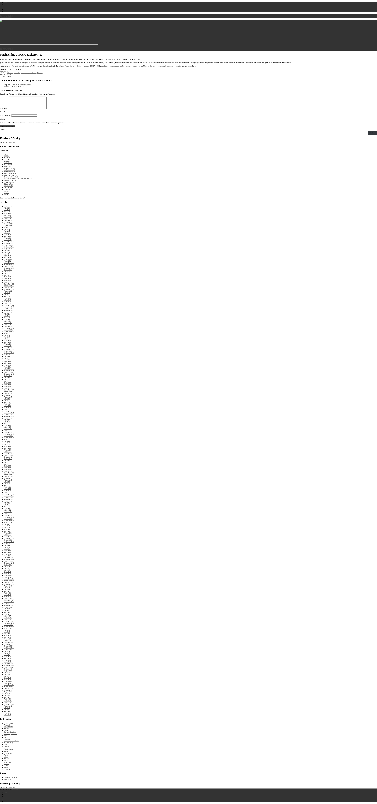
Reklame (6, 758)
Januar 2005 (7, 662)
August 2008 (8, 586)
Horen (6, 154)
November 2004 (9, 665)
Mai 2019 (7, 360)
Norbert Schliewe (5, 76)
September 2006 (9, 626)
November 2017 (9, 392)
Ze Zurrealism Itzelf (10, 180)
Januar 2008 (7, 598)
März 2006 (7, 637)
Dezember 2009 (9, 558)
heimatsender (62, 62)
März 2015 (7, 448)
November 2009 (9, 559)
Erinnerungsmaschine (13, 73)
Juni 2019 (7, 358)
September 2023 (9, 268)
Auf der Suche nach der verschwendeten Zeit (18, 179)
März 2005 (7, 658)
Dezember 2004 (9, 663)
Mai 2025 (7, 233)
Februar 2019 (8, 365)
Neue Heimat (8, 753)
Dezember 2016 (9, 411)
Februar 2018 (8, 386)
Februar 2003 (8, 701)
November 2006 (9, 623)
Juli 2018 (7, 377)
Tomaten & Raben (5, 74)
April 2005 (7, 656)
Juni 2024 (7, 252)
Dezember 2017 (9, 390)
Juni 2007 (7, 611)
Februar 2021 (8, 323)
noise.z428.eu (8, 164)
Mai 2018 (7, 381)
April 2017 (7, 404)
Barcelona (7, 728)
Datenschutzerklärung (10, 777)
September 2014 (9, 457)
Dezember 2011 (9, 515)
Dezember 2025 (9, 220)
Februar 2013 (8, 490)
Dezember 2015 (9, 432)
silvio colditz (8, 187)
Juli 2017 (7, 399)
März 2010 (7, 552)
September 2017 (9, 395)
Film (5, 735)
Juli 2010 (7, 545)
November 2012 (9, 496)
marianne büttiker (9, 171)
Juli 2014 (7, 460)
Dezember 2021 (9, 305)
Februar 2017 (8, 407)
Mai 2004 (7, 676)
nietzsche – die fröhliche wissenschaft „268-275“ (81, 66)
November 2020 (9, 328)
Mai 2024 (7, 254)
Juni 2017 (7, 400)
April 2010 (7, 550)
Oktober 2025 (8, 224)
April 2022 (7, 298)
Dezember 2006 (9, 621)
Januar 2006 (7, 641)
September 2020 (9, 331)
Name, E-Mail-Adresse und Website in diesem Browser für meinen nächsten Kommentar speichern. (33, 123)
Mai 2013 (7, 485)
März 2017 (7, 406)
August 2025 (8, 227)
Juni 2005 (7, 653)
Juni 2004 (7, 674)
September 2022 (9, 289)
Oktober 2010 (8, 540)
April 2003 (7, 699)
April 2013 (7, 487)
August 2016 (8, 418)
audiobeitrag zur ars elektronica (27, 62)
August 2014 (8, 459)
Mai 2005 (7, 655)
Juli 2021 (7, 314)
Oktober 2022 (8, 287)
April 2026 (7, 213)
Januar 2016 (7, 430)
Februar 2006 (8, 639)
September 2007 (9, 605)
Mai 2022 (7, 296)
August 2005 (8, 649)
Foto (5, 737)
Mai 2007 (7, 612)
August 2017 (8, 397)
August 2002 (8, 706)
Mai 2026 (7, 211)
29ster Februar (8, 723)
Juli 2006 (7, 630)
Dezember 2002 (9, 704)
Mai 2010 (7, 549)
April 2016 (7, 425)
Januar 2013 (7, 492)
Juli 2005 (7, 651)
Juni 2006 (7, 632)
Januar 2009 (7, 577)
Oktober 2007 (8, 603)
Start (5, 793)
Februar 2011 (8, 533)
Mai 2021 (7, 317)
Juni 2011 (7, 526)
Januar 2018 (7, 388)
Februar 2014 (8, 469)
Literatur (40, 73)
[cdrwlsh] (6, 16)
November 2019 (9, 349)
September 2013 (9, 478)
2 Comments (4, 71)
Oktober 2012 (8, 497)
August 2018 (8, 376)
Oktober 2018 (8, 372)
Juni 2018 (7, 379)
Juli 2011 (7, 524)
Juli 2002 (7, 708)
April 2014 (7, 466)
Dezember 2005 (9, 642)
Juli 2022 (7, 293)
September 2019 (9, 353)
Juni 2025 (7, 231)
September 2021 (9, 310)
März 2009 (7, 573)
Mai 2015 (7, 445)
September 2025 (9, 226)
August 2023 (8, 270)
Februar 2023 (8, 280)
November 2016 (9, 413)
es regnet (6, 159)
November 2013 (9, 475)
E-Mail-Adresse (5, 115)
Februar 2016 (8, 429)
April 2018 (7, 383)
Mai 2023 (7, 275)
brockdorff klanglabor (24, 66)
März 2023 (7, 279)
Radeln (6, 755)
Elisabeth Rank (8, 184)
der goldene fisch (9, 166)
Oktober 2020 (8, 330)
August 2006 (8, 628)
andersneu (7, 161)
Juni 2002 (7, 709)
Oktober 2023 (8, 266)
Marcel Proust (8, 750)
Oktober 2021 (8, 309)
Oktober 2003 (8, 688)
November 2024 (9, 243)
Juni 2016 (7, 422)
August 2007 (8, 607)
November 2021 (9, 307)
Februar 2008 (8, 596)
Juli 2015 (7, 441)
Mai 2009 (7, 570)
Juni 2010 (7, 547)
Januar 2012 (7, 513)
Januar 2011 (7, 535)
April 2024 (7, 256)
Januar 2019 (7, 367)
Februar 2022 (8, 301)
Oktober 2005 (8, 646)
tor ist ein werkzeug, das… (110, 66)
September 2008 (9, 584)
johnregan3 (15, 789)
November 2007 (9, 602)
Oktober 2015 (8, 436)
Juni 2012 (7, 505)
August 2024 (8, 248)
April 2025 (7, 234)
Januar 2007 (7, 619)
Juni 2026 (7, 210)
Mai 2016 (7, 423)
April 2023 (7, 277)
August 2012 (8, 501)
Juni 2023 (7, 273)
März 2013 (7, 489)
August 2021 (8, 312)
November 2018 (9, 370)
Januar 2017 (7, 409)
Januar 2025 (7, 240)
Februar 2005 (8, 660)
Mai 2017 (7, 402)
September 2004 (9, 669)
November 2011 (9, 517)
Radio (6, 757)
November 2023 (9, 264)
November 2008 (9, 580)
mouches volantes (9, 168)
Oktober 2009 (8, 561)
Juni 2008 (7, 589)
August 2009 (8, 565)
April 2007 (7, 614)
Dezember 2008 (9, 579)
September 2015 (9, 437)
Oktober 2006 (8, 625)
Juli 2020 (7, 335)
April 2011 (7, 529)
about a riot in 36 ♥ (10, 173)
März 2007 (7, 616)
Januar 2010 (7, 556)
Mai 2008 (7, 591)
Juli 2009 (7, 566)
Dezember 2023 (9, 263)
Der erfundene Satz (10, 732)
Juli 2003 (7, 694)
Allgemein (7, 725)
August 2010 (8, 543)
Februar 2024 (8, 259)
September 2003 (9, 690)
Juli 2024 (7, 250)
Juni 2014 (7, 462)
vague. (6, 194)
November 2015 (9, 434)
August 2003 (8, 692)
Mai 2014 (7, 464)
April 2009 (7, 572)
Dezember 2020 (9, 326)
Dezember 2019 (9, 347)
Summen (6, 760)
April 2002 (7, 713)
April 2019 (7, 362)
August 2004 (8, 671)
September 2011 (9, 520)
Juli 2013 (7, 482)
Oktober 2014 (8, 455)
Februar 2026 (8, 217)
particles (6, 156)
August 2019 (8, 354)
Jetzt (5, 744)
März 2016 (7, 427)
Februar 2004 (8, 681)
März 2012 (7, 510)
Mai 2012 (7, 506)
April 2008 (7, 593)
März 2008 (7, 595)
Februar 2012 (8, 512)
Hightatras (7, 189)
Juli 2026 (7, 208)
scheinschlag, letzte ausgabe (165, 66)
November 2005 (9, 644)
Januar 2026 (7, 218)
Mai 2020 (7, 339)
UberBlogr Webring (7, 142)
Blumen (6, 730)
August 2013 (8, 480)
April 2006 (7, 635)
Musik (6, 751)
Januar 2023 (7, 282)
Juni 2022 (7, 294)
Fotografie (7, 739)
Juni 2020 (7, 337)
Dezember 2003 (9, 685)
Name (2, 112)
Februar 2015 (8, 450)
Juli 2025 (7, 229)
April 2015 (7, 446)
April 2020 (7, 340)
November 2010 (9, 538)
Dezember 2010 (9, 536)
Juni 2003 (7, 695)
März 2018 (7, 384)
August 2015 (8, 439)
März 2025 (7, 236)
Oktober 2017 (8, 393)
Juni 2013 (7, 483)
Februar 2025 (8, 238)
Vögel (6, 765)
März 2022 (7, 300)
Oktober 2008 (8, 582)
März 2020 (7, 342)
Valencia (6, 764)
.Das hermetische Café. (11, 177)
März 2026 (7, 215)
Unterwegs (7, 762)
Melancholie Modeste (10, 175)
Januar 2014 (7, 471)
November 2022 (9, 286)
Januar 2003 (7, 702)
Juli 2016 (7, 420)
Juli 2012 (7, 503)
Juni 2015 (7, 443)
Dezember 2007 (9, 600)
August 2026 (8, 206)
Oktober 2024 (8, 245)
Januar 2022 (7, 303)
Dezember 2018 (9, 369)
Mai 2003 (7, 697)
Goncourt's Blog (9, 182)
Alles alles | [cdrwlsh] (17, 86)
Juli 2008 (7, 588)
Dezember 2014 (9, 453)
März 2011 (7, 531)
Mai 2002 (7, 711)
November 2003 (9, 686)
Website (2, 119)
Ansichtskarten (8, 727)
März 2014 (7, 467)
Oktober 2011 (8, 519)
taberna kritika (8, 186)
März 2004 (7, 679)
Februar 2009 (8, 575)
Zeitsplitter (7, 769)
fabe (21, 69)
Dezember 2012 (9, 494)
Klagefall (7, 157)
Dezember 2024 (9, 241)
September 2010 (9, 542)
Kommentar (4, 108)
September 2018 (9, 374)
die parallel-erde (150, 66)
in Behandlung (8, 742)
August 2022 (8, 291)
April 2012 (7, 508)
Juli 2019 (7, 356)
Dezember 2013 (9, 473)
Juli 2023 (7, 271)
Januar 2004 (7, 683)
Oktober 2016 (8, 414)
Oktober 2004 (8, 667)
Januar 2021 (7, 324)
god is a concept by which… (129, 66)
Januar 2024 (7, 261)
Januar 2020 (7, 346)
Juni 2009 (7, 568)
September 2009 (9, 563)
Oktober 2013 (8, 476)
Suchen (2, 130)
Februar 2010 (8, 554)
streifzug (6, 191)
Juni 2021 (7, 316)
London (6, 748)
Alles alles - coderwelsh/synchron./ (21, 85)
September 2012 (9, 499)
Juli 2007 (7, 609)
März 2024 (7, 257)
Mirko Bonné (8, 163)
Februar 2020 (8, 344)
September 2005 (9, 648)
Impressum (7, 779)
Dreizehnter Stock (9, 170)
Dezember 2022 (9, 284)
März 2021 (7, 321)
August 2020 (8, 333)
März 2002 (7, 715)
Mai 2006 (7, 633)
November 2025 (9, 222)
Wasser (6, 767)
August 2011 (8, 522)
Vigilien (6, 193)
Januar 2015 (7, 452)
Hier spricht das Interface (28, 73)
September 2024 (9, 247)
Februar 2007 (8, 618)
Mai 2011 (7, 528)
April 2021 (7, 319)
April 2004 (7, 678)
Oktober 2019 (8, 351)
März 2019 (7, 363)
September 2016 (9, 416)
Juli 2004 (7, 672)
